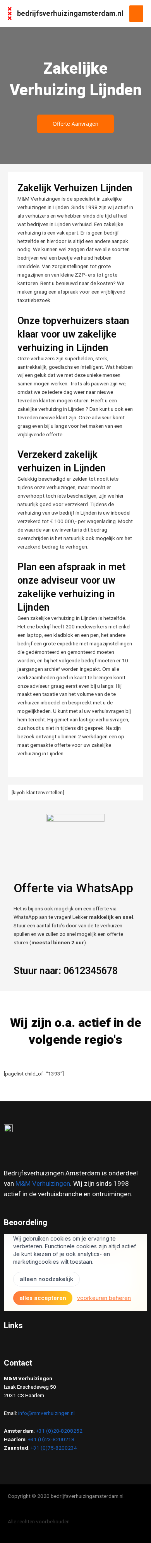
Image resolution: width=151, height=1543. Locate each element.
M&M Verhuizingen (42, 1183)
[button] (75, 1344)
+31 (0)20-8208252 (59, 1431)
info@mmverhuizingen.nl (46, 1413)
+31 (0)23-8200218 (51, 1439)
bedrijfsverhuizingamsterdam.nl (70, 13)
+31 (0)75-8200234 (54, 1448)
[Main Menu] (136, 13)
